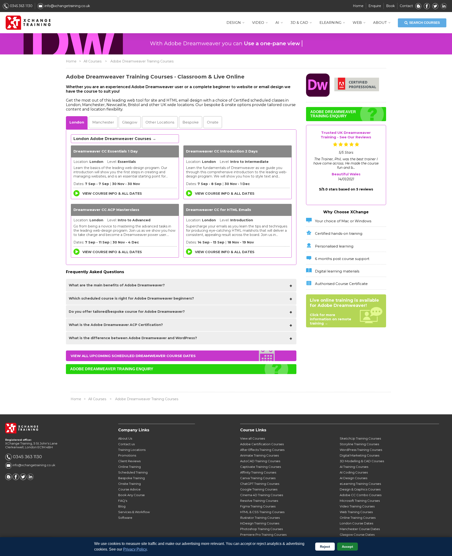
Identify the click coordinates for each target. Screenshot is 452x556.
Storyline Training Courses (359, 444)
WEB (357, 22)
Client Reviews (129, 461)
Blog (121, 506)
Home (358, 6)
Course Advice (129, 489)
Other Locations (159, 122)
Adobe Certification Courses (262, 444)
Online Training (129, 467)
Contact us (126, 444)
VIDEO (258, 22)
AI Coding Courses (354, 472)
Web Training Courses (356, 512)
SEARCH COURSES (424, 23)
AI (277, 22)
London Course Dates (356, 523)
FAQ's (122, 500)
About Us (125, 438)
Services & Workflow (134, 512)
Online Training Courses (357, 517)
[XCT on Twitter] (435, 6)
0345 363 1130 (20, 6)
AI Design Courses (353, 478)
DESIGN (233, 22)
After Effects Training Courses (262, 450)
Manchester (103, 122)
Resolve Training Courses (259, 500)
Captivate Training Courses (260, 467)
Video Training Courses (357, 506)
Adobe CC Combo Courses (360, 495)
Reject (325, 546)
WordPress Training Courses (361, 450)
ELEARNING (330, 22)
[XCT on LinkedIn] (444, 6)
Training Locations (131, 450)
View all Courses (252, 438)
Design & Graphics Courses (360, 489)
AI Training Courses (354, 467)
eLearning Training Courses (360, 484)
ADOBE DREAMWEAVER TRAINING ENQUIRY (111, 369)
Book (390, 6)
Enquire (374, 6)
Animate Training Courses (259, 455)
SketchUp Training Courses (360, 438)
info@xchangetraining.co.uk (67, 6)
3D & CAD (299, 22)
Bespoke (190, 122)
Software (125, 517)
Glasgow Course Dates (357, 534)
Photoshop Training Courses (261, 529)
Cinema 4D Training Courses (261, 495)
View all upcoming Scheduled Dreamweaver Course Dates (133, 356)
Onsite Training (129, 484)
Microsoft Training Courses (360, 500)
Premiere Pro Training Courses (263, 534)
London (76, 122)
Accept (347, 546)
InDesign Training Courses (259, 523)
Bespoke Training (131, 478)
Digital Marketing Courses (359, 455)
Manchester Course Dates (360, 529)
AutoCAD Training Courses (260, 461)
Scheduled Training (133, 472)
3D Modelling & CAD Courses (362, 461)
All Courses (92, 61)
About (380, 22)
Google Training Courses (258, 489)
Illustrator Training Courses (260, 517)
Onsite (212, 122)
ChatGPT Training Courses (259, 484)
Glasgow (129, 122)
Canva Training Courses (257, 478)
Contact (406, 6)
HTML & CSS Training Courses (262, 512)
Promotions (127, 455)
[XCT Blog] (418, 6)
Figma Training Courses (257, 506)
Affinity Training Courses (258, 472)
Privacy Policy (135, 549)
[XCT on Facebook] (427, 6)
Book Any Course (131, 495)
